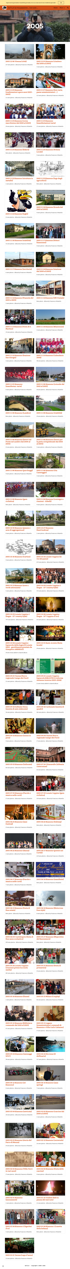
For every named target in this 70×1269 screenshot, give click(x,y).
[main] (35, 26)
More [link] (61, 8)
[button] (68, 8)
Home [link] (56, 8)
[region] (35, 2)
